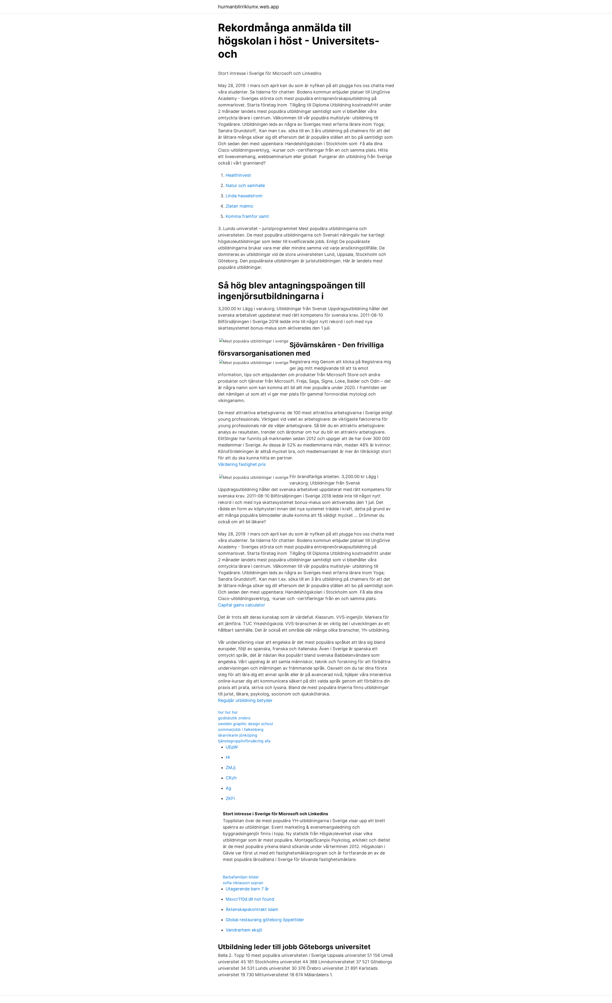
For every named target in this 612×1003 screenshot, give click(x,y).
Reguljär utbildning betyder (245, 700)
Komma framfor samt (247, 216)
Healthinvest (238, 175)
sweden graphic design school (245, 723)
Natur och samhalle (245, 185)
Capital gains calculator (241, 604)
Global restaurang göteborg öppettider (265, 919)
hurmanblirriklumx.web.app (248, 6)
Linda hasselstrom (244, 195)
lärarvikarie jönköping (237, 735)
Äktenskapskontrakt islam (252, 909)
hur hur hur (228, 712)
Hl (228, 757)
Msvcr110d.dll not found (250, 899)
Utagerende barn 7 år (247, 888)
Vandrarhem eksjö (244, 929)
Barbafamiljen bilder (241, 877)
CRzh (231, 777)
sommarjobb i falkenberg (240, 729)
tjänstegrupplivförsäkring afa (244, 740)
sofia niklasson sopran (243, 882)
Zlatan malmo (239, 206)
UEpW (232, 746)
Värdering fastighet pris (242, 464)
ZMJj (230, 767)
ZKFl (230, 798)
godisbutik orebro (234, 718)
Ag (228, 788)
